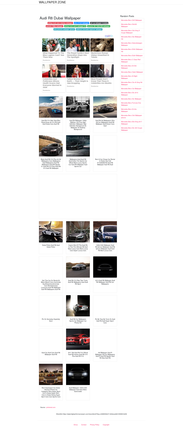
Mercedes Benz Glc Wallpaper (131, 99)
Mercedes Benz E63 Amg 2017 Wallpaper (131, 123)
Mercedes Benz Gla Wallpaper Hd (131, 38)
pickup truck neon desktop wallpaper (60, 23)
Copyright (106, 425)
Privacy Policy (94, 425)
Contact (83, 425)
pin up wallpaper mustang (99, 23)
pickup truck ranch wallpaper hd (75, 26)
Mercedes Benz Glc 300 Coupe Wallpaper (131, 129)
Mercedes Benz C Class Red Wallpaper (130, 60)
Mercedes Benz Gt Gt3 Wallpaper (129, 67)
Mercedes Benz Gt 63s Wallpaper (129, 110)
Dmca (76, 425)
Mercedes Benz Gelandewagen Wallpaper (131, 44)
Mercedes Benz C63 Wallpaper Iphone (131, 116)
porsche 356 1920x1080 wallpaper (99, 26)
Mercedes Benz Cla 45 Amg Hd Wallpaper (131, 83)
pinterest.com (50, 407)
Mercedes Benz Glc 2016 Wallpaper (129, 93)
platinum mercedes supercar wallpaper (89, 29)
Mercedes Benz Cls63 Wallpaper (132, 72)
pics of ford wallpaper (81, 23)
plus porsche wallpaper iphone (64, 29)
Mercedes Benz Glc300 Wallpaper (129, 25)
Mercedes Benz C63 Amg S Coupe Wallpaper (130, 31)
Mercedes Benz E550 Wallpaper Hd (132, 50)
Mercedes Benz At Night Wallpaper (129, 77)
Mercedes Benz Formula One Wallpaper (131, 104)
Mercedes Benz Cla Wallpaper (131, 88)
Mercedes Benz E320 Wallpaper (132, 55)
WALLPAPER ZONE (52, 2)
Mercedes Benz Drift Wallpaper (131, 20)
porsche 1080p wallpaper (54, 26)
